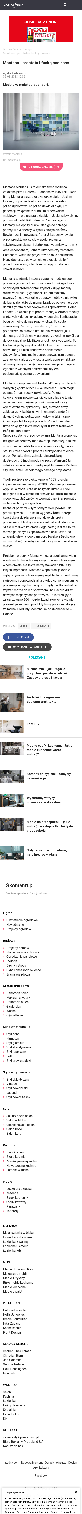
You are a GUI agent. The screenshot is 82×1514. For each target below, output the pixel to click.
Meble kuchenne (14, 1287)
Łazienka (9, 1401)
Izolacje (11, 961)
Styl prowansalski (18, 1060)
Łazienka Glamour (15, 1246)
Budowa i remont (32, 1462)
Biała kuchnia (15, 1152)
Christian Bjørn (13, 1355)
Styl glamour (15, 1043)
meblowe (38, 441)
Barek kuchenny (17, 1198)
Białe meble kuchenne (18, 1282)
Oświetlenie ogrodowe (22, 920)
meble (24, 625)
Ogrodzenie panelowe (21, 956)
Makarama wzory (18, 997)
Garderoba (13, 1006)
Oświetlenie (14, 1015)
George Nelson (13, 1364)
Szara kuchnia (15, 1157)
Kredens (12, 1193)
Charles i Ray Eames (17, 1351)
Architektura (41, 1467)
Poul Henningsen (15, 1369)
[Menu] (76, 5)
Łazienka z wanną (15, 1242)
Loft (9, 1056)
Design (27, 49)
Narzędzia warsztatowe (22, 952)
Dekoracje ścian (17, 993)
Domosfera (10, 49)
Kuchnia (8, 1396)
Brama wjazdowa (18, 974)
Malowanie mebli (15, 1274)
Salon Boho (14, 1129)
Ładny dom (12, 1462)
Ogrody (49, 1462)
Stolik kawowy (16, 1202)
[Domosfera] (13, 5)
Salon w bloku (16, 1120)
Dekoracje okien (17, 1002)
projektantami (52, 575)
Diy (5, 1418)
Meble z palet (12, 1291)
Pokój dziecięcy (14, 1405)
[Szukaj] (65, 5)
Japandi (11, 1093)
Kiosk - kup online (41, 22)
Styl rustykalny (16, 1052)
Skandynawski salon (20, 1125)
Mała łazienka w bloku (18, 1233)
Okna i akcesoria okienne (23, 970)
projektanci (41, 625)
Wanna (11, 1011)
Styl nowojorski (17, 1088)
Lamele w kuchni (17, 1170)
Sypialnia (9, 1410)
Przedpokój (11, 1414)
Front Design (12, 1332)
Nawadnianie (15, 925)
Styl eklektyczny (17, 1079)
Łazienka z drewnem (17, 1237)
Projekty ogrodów (18, 929)
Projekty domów (17, 948)
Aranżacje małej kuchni (21, 1161)
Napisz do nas (13, 1446)
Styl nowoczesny (18, 1097)
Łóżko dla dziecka (19, 1189)
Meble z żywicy (14, 1278)
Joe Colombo (12, 1360)
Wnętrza (61, 1462)
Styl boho (13, 1034)
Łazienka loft (12, 1250)
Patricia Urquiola (14, 1310)
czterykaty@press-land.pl (21, 1437)
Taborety (12, 1211)
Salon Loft (13, 1133)
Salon (7, 1392)
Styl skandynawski (19, 1047)
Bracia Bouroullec (15, 1319)
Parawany (13, 1206)
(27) (44, 166)
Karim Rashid (12, 1328)
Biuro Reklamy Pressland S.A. (23, 1442)
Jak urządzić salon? (20, 1116)
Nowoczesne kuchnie (21, 1165)
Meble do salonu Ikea (18, 1269)
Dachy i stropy (16, 965)
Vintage (11, 1084)
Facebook (41, 1475)
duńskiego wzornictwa (50, 245)
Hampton (12, 1038)
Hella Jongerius (14, 1314)
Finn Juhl (9, 1373)
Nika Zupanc (11, 1323)
